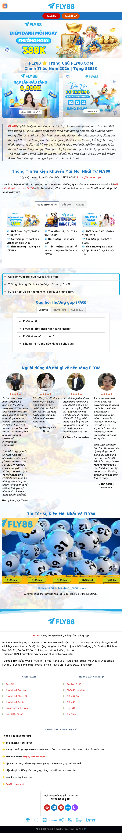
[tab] (47, 204)
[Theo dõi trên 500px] (68, 807)
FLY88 (36, 635)
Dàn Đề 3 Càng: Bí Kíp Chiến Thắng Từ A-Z (61, 587)
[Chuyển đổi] (5, 277)
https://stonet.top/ (89, 177)
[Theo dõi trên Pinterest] (47, 807)
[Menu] (5, 6)
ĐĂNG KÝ (51, 16)
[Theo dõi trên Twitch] (75, 807)
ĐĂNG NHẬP (71, 16)
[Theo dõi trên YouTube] (61, 807)
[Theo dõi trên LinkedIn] (54, 807)
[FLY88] (61, 6)
